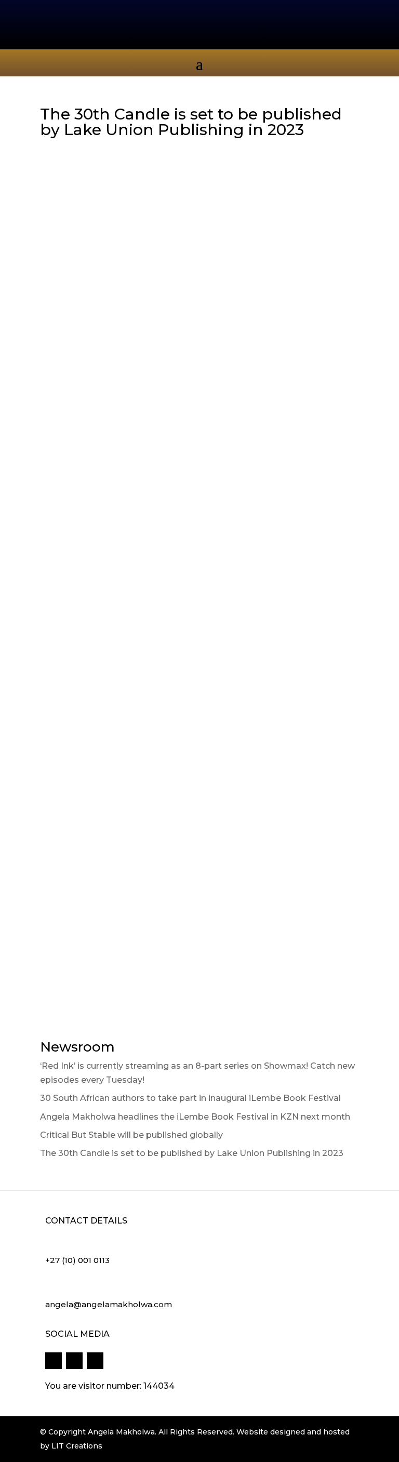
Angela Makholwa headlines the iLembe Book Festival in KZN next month (195, 1117)
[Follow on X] (74, 1360)
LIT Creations (76, 1446)
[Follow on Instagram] (95, 1360)
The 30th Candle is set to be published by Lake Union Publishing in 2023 (191, 1153)
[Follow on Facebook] (53, 1360)
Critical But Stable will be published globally (131, 1135)
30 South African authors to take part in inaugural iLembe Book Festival (190, 1098)
